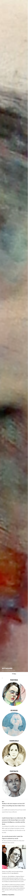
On (12, 710)
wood (15, 710)
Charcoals (14, 741)
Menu (14, 673)
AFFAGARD (7, 668)
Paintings (14, 680)
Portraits (14, 771)
